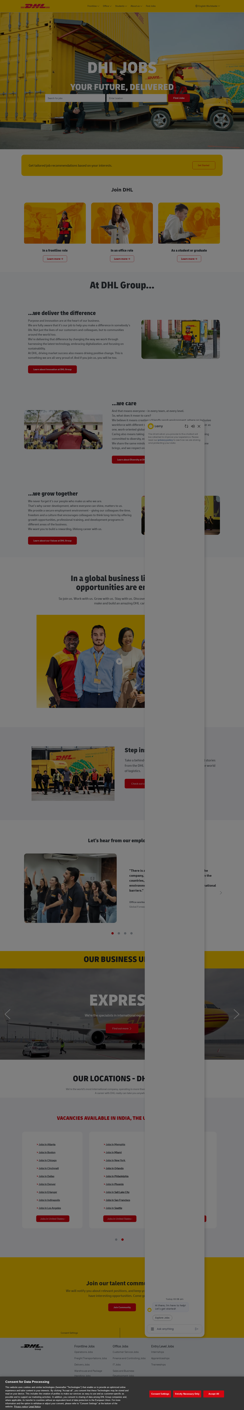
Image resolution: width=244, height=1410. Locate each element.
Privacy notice (21, 1406)
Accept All (213, 1394)
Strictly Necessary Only (187, 1394)
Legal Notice (35, 1406)
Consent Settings (160, 1394)
